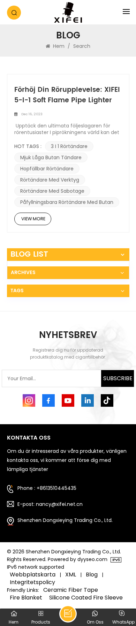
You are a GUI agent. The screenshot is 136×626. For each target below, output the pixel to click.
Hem (58, 46)
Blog (92, 575)
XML (70, 575)
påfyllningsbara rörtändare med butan (66, 202)
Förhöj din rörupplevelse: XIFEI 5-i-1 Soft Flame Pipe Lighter (67, 95)
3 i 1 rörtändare (69, 146)
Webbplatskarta (32, 575)
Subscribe (118, 378)
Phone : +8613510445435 (46, 488)
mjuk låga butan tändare (51, 157)
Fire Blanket (26, 598)
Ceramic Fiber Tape (70, 590)
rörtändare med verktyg (49, 179)
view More (33, 219)
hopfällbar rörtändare (47, 168)
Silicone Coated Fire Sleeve (86, 598)
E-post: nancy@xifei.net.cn (50, 504)
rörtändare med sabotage (52, 190)
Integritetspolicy (32, 582)
